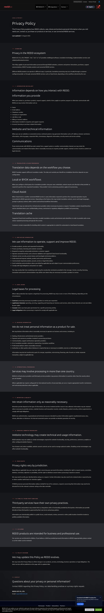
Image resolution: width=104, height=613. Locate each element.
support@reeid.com (21, 593)
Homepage (41, 606)
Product (48, 606)
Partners (63, 7)
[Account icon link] (99, 1)
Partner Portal (92, 1)
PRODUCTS (41, 7)
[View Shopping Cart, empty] (98, 6)
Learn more (80, 604)
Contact (85, 1)
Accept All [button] (98, 609)
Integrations (53, 7)
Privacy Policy (77, 1)
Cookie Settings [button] (89, 609)
